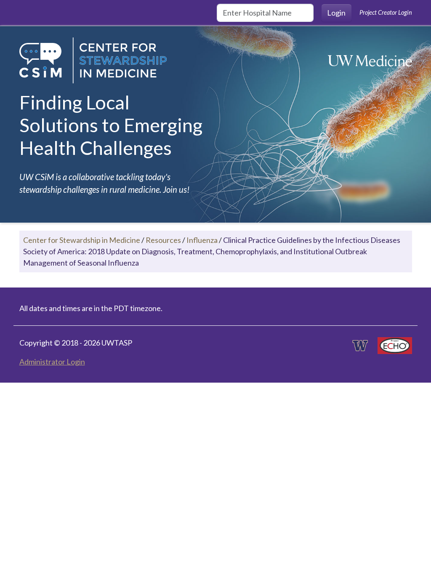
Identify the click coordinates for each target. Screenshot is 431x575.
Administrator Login (52, 361)
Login (336, 12)
